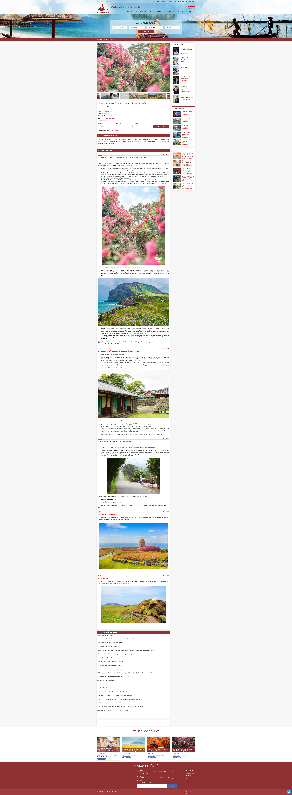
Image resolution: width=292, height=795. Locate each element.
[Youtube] (191, 8)
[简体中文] (194, 6)
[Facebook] (189, 8)
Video (157, 1)
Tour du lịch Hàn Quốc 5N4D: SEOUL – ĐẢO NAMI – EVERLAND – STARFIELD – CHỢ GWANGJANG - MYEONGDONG (108, 750)
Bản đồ (187, 778)
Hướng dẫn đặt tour (190, 1)
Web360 (105, 793)
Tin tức (153, 1)
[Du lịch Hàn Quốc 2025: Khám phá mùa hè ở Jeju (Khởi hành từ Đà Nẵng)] (133, 744)
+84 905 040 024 (186, 91)
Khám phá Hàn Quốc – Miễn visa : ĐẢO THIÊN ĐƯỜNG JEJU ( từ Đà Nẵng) (182, 750)
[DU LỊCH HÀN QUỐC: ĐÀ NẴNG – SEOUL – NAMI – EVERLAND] (158, 744)
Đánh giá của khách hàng (167, 1)
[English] (191, 6)
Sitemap (187, 781)
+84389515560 (185, 71)
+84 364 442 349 (186, 99)
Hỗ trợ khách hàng (190, 773)
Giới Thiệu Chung (190, 770)
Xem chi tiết (101, 759)
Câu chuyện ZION (190, 776)
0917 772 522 (185, 61)
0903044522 (185, 80)
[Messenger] (193, 8)
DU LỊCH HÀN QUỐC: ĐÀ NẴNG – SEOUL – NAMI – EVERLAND (158, 750)
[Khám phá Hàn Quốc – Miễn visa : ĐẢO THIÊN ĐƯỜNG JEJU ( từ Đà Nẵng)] (183, 744)
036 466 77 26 (185, 53)
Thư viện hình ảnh (179, 1)
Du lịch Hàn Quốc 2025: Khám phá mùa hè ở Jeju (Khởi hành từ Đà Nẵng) (133, 750)
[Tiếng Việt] (189, 6)
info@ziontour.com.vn (145, 782)
